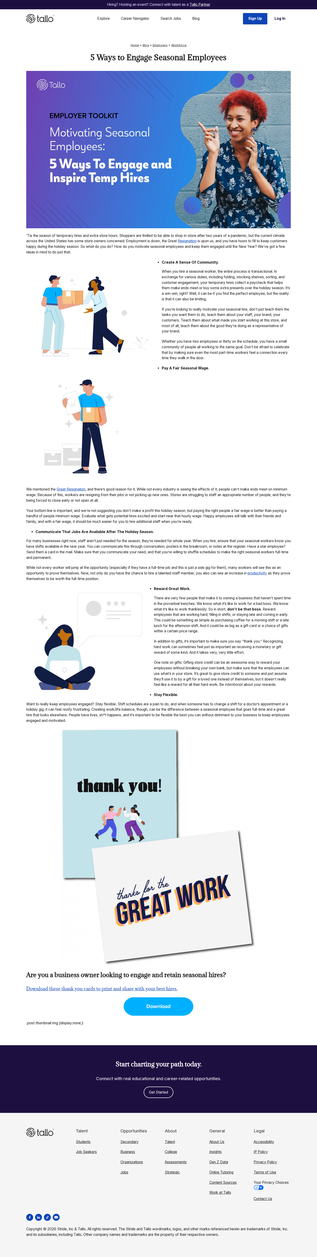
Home (135, 45)
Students (83, 1142)
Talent (170, 1142)
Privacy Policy (265, 1162)
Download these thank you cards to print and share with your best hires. (102, 989)
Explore (103, 18)
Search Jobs (170, 18)
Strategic (172, 1172)
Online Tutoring (221, 1172)
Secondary (129, 1142)
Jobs (124, 1172)
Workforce (179, 45)
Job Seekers (86, 1152)
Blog (196, 18)
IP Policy (261, 1152)
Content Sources (223, 1182)
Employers (160, 45)
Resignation (187, 241)
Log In (280, 18)
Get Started (158, 1092)
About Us (216, 1142)
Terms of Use (265, 1172)
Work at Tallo (220, 1192)
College (171, 1152)
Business (127, 1152)
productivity (257, 573)
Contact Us (263, 1199)
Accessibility (264, 1142)
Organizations (131, 1162)
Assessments (176, 1162)
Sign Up (255, 18)
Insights (215, 1152)
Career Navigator (135, 18)
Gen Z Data (218, 1162)
